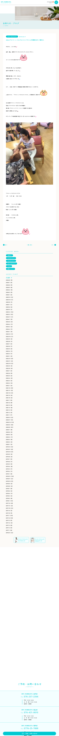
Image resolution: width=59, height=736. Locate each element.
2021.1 (8, 415)
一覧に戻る (29, 245)
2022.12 (8, 358)
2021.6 (8, 402)
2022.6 (8, 373)
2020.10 (8, 422)
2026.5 (8, 287)
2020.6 (8, 432)
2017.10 (8, 508)
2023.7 (8, 344)
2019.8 (8, 456)
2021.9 (8, 395)
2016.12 (8, 532)
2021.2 (8, 412)
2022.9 (8, 366)
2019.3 (8, 469)
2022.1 (8, 385)
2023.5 (8, 349)
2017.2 (8, 528)
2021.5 (8, 405)
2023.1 (8, 356)
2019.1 (8, 474)
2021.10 (8, 393)
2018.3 (8, 496)
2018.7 (8, 488)
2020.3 (8, 439)
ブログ (9, 266)
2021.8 (8, 398)
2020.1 (8, 444)
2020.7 (8, 430)
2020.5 (8, 434)
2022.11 (8, 361)
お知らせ (9, 255)
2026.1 (8, 295)
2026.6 (8, 285)
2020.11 (8, 420)
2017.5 (8, 520)
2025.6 (8, 307)
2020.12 (8, 417)
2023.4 (8, 351)
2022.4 (8, 378)
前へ (6, 245)
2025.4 (8, 312)
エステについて (11, 258)
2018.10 (8, 481)
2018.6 (8, 491)
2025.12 (8, 297)
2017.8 (8, 513)
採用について (10, 269)
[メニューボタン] (56, 2)
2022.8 (8, 368)
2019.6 (8, 461)
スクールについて (11, 263)
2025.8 (8, 302)
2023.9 (8, 339)
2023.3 (8, 353)
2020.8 (8, 427)
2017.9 (8, 510)
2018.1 (8, 501)
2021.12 (8, 388)
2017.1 (8, 530)
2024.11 (8, 317)
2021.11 (8, 390)
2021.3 (8, 410)
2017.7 (8, 515)
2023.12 (8, 334)
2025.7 (8, 304)
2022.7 (8, 371)
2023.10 (8, 336)
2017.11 (8, 506)
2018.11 (8, 478)
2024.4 (8, 324)
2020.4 (8, 437)
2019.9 (8, 454)
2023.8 (8, 341)
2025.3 (8, 314)
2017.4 (8, 523)
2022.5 (8, 376)
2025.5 (8, 309)
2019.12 (8, 447)
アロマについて (11, 260)
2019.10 (8, 452)
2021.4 (8, 407)
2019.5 (8, 464)
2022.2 (8, 383)
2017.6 (8, 518)
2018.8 (8, 486)
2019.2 (8, 471)
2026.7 (8, 282)
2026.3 (8, 292)
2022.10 (8, 363)
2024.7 (8, 319)
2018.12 (8, 476)
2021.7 (8, 400)
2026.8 (8, 280)
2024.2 (8, 329)
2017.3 (8, 525)
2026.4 (8, 290)
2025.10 (8, 300)
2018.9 (8, 483)
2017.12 (8, 503)
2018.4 (8, 493)
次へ (53, 245)
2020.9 (8, 425)
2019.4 (8, 466)
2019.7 (8, 459)
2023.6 (8, 346)
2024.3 (8, 326)
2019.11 (8, 449)
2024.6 (8, 322)
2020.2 (8, 442)
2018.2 (8, 498)
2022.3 (8, 380)
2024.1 (8, 331)
